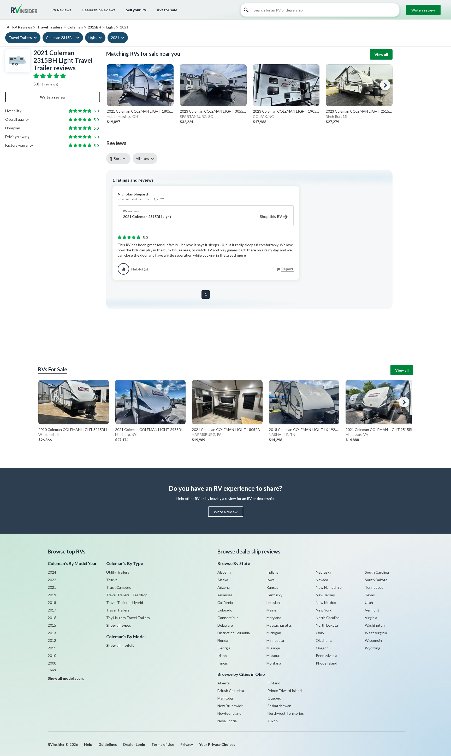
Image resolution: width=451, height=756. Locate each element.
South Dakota (376, 580)
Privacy (186, 744)
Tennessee (374, 587)
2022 (52, 580)
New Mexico (326, 602)
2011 (52, 648)
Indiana (272, 572)
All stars (142, 158)
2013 (52, 633)
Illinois (222, 663)
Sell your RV (136, 10)
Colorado (224, 610)
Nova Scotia (227, 721)
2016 (52, 617)
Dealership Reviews (98, 10)
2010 (52, 655)
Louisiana (274, 602)
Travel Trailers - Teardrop (126, 595)
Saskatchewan (279, 705)
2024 (52, 572)
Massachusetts (279, 625)
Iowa (270, 580)
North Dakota (327, 625)
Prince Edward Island (285, 690)
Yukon (273, 721)
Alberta (223, 683)
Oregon (322, 648)
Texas (370, 595)
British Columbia (230, 690)
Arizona (223, 587)
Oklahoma (324, 640)
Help (88, 744)
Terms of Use (162, 744)
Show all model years (66, 678)
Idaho (222, 655)
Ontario (274, 683)
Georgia (223, 648)
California (225, 602)
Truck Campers (118, 587)
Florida (222, 640)
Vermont (372, 610)
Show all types (118, 625)
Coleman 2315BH (60, 37)
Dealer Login (134, 744)
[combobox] (119, 158)
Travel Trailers (20, 37)
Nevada (322, 580)
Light (92, 37)
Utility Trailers (117, 572)
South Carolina (377, 572)
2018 (52, 602)
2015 (52, 625)
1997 (52, 670)
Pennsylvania (326, 655)
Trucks (111, 580)
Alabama (224, 572)
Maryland (273, 617)
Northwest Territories (286, 713)
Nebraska (323, 572)
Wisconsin (373, 640)
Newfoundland (229, 713)
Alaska (222, 580)
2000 (52, 663)
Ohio (320, 633)
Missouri (273, 655)
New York (323, 610)
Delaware (225, 625)
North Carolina (328, 617)
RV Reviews (61, 10)
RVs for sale (167, 10)
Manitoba (225, 698)
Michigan (273, 633)
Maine (271, 610)
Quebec (274, 698)
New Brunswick (230, 705)
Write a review (423, 10)
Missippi (273, 648)
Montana (273, 663)
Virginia (371, 617)
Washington (375, 625)
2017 (52, 610)
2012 (52, 640)
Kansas (272, 587)
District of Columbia (233, 633)
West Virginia (376, 633)
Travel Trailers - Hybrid (124, 602)
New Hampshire (329, 587)
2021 (115, 37)
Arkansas (225, 595)
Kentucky (274, 595)
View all (381, 54)
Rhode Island (326, 663)
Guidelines (107, 744)
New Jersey (325, 595)
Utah (369, 602)
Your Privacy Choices (217, 744)
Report (287, 269)
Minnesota (275, 640)
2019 (52, 595)
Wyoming (372, 648)
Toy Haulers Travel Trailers (128, 617)
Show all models (120, 645)
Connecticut (227, 617)
